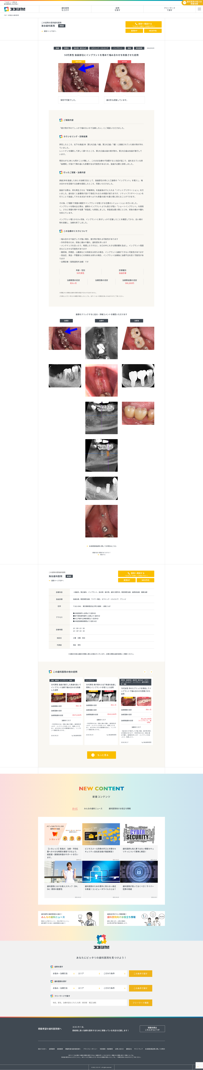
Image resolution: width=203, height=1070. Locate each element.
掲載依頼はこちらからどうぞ (152, 1029)
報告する (102, 554)
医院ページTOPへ (50, 31)
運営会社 (129, 1049)
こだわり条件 (109, 973)
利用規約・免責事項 (106, 1049)
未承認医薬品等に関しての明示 (155, 1049)
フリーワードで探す (169, 9)
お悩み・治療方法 (60, 973)
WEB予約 (153, 31)
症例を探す (117, 9)
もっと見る (103, 755)
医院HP (134, 31)
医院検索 (60, 1049)
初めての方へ (42, 1049)
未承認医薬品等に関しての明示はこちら (102, 546)
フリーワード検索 (141, 1003)
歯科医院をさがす (65, 9)
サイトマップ (138, 1049)
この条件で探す (141, 974)
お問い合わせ (119, 1049)
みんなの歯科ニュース (93, 808)
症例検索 (52, 1049)
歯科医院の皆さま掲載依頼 (194, 3)
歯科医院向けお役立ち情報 (120, 808)
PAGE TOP (197, 1068)
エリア (81, 973)
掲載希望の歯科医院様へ (73, 1049)
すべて (75, 808)
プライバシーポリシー (90, 1049)
